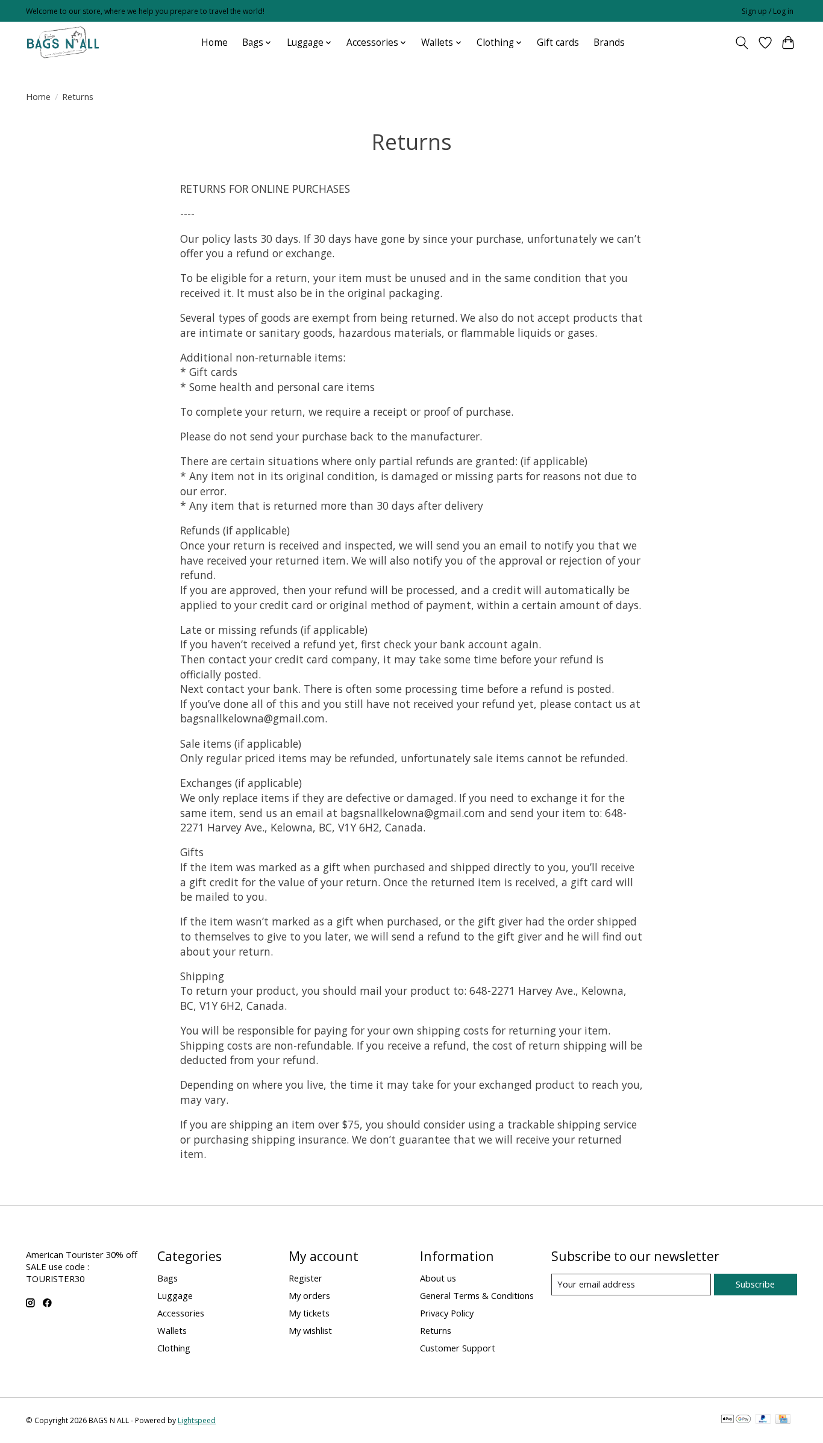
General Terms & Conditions (477, 1295)
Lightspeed (197, 1420)
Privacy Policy (447, 1313)
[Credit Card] (782, 1420)
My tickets (309, 1313)
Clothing (173, 1348)
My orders (309, 1295)
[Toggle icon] (742, 43)
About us (438, 1278)
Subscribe (755, 1284)
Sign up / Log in (767, 11)
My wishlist (310, 1330)
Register (305, 1278)
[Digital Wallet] (736, 1420)
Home (214, 42)
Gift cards (558, 42)
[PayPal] (763, 1420)
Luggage (175, 1295)
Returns (435, 1330)
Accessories (180, 1313)
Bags (167, 1278)
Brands (609, 42)
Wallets (172, 1330)
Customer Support (457, 1348)
